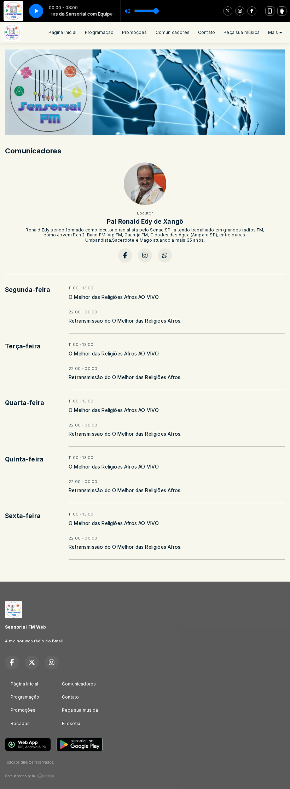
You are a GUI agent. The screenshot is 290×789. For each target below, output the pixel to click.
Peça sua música (242, 32)
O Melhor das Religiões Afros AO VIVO (114, 297)
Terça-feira (23, 346)
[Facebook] (251, 11)
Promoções (134, 32)
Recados (20, 723)
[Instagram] (239, 11)
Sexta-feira (23, 515)
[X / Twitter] (227, 11)
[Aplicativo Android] (281, 11)
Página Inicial (62, 32)
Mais (273, 32)
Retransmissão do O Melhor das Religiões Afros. (125, 321)
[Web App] (269, 11)
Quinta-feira (24, 459)
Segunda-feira (27, 289)
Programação (99, 32)
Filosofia (71, 723)
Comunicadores (173, 32)
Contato (206, 32)
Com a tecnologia (20, 776)
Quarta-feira (24, 402)
